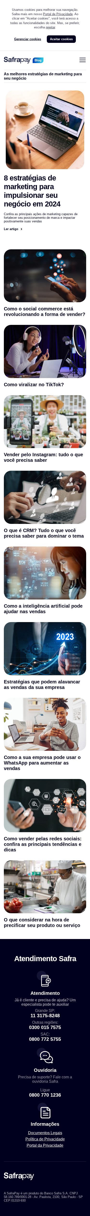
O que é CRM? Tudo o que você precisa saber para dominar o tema (44, 533)
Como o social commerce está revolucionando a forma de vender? (44, 311)
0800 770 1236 (45, 1095)
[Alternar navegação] (82, 60)
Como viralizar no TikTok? (34, 384)
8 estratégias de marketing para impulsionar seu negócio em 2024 (32, 191)
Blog (38, 60)
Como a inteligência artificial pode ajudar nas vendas (43, 608)
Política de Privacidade (45, 1139)
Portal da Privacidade (45, 1145)
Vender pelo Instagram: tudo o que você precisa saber (43, 457)
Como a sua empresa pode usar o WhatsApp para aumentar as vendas (42, 763)
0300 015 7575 (45, 1027)
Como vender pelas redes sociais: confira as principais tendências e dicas (43, 844)
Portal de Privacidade (58, 14)
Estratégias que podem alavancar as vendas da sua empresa (42, 684)
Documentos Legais (45, 1133)
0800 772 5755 (45, 1039)
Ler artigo (11, 229)
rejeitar (50, 27)
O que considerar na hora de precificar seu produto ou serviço (42, 922)
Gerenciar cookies (27, 39)
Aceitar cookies (61, 39)
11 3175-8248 (45, 1015)
